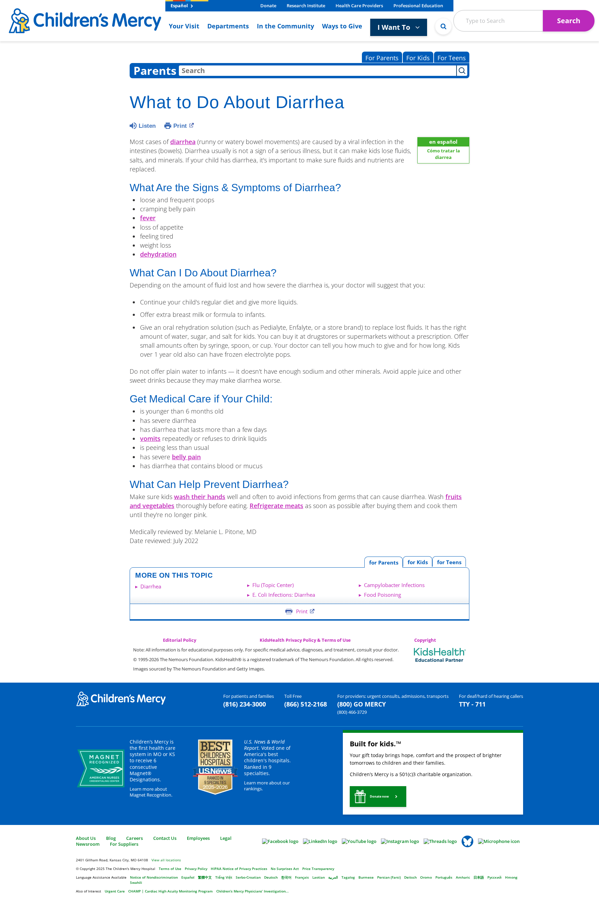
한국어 (286, 877)
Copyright (425, 640)
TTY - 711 (472, 704)
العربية (333, 877)
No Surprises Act (285, 868)
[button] (378, 796)
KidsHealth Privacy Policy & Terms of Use (305, 640)
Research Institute (306, 5)
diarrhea (183, 141)
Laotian (318, 877)
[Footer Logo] (121, 698)
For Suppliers (124, 844)
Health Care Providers (359, 5)
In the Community (285, 26)
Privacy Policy (196, 868)
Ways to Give (342, 26)
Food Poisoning (382, 594)
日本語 (479, 877)
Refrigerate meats (276, 505)
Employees (198, 838)
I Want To (394, 27)
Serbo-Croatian (248, 877)
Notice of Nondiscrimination (154, 877)
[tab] (449, 561)
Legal (226, 838)
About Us (86, 838)
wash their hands (199, 496)
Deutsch (271, 877)
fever (148, 218)
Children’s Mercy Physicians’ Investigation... (252, 891)
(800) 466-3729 (352, 712)
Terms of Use (170, 868)
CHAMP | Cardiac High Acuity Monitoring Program (170, 891)
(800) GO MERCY (361, 704)
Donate (268, 5)
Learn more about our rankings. (267, 786)
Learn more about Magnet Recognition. (151, 792)
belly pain (186, 457)
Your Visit (184, 26)
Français (302, 877)
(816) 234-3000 (244, 704)
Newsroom (87, 844)
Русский (494, 877)
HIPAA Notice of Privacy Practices (239, 868)
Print (180, 126)
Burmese (366, 877)
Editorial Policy (179, 640)
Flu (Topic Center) (273, 584)
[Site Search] (443, 26)
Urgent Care (115, 891)
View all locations (166, 860)
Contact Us (164, 838)
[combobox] (317, 70)
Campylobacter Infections (394, 584)
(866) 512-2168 (305, 704)
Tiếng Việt (223, 877)
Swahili (136, 882)
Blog (111, 838)
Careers (134, 838)
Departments (228, 26)
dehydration (158, 254)
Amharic (463, 877)
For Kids (418, 58)
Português (443, 877)
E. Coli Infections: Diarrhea (283, 594)
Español (180, 5)
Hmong (511, 877)
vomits (150, 438)
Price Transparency (318, 868)
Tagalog (348, 877)
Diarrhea (150, 586)
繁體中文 (205, 877)
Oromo (426, 877)
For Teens (451, 58)
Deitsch (410, 877)
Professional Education (418, 5)
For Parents (382, 58)
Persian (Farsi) (389, 877)
